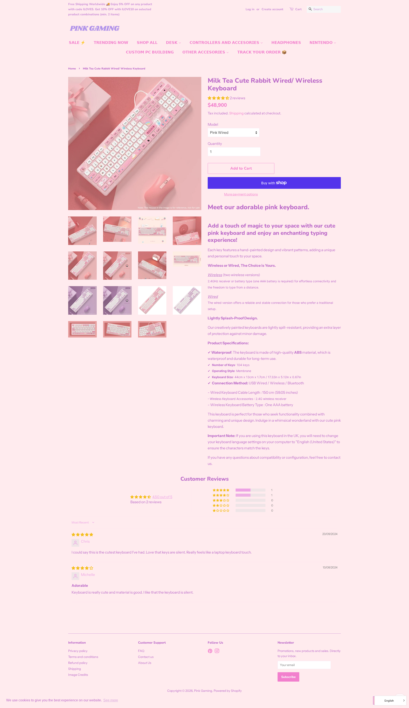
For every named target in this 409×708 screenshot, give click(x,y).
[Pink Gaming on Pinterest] (210, 652)
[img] (82, 534)
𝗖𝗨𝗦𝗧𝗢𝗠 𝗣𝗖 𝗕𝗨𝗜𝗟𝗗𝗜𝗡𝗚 (150, 52)
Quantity (215, 143)
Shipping (236, 113)
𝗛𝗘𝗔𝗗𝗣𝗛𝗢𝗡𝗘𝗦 (286, 42)
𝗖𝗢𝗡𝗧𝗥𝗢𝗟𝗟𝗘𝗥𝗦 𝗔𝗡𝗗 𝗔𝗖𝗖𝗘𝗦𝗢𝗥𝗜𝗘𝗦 (225, 42)
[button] (219, 98)
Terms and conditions (83, 657)
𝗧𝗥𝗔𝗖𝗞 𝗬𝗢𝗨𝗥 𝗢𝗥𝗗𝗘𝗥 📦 (262, 52)
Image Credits (78, 675)
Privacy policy (78, 651)
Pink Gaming (203, 691)
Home (72, 69)
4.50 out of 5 (162, 497)
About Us (144, 663)
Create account (272, 9)
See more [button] (110, 700)
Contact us (146, 657)
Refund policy (78, 663)
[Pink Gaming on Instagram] (217, 652)
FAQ (141, 651)
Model (213, 124)
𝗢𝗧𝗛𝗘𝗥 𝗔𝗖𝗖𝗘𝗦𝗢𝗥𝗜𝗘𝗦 (204, 52)
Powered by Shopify (228, 691)
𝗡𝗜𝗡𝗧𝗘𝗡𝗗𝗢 (322, 42)
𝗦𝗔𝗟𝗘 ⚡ (77, 42)
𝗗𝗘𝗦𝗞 (172, 42)
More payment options (241, 194)
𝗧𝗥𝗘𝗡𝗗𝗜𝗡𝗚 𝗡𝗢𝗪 (111, 42)
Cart (298, 9)
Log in (250, 9)
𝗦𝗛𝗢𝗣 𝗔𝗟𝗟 (147, 42)
